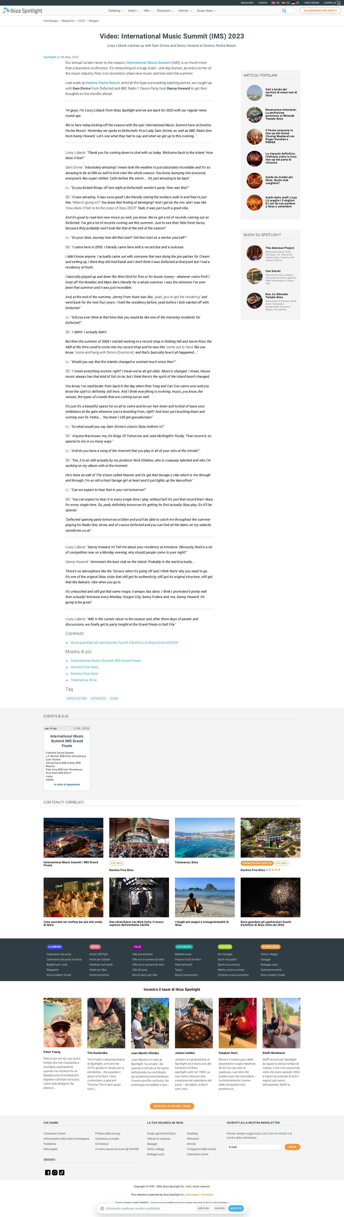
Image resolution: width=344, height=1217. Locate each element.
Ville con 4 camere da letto (148, 964)
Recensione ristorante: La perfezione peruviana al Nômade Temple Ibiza (281, 114)
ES (287, 2)
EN (278, 2)
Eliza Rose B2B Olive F (58, 773)
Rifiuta (220, 1208)
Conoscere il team (54, 1133)
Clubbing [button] (114, 10)
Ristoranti (193, 1138)
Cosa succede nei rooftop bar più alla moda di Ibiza (73, 923)
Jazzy (49, 776)
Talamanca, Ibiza (84, 680)
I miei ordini (311, 2)
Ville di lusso (139, 969)
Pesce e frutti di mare (188, 959)
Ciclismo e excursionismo (233, 975)
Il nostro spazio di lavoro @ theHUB (117, 1149)
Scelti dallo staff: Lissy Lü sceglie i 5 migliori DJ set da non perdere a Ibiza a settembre (281, 202)
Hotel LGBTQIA (98, 954)
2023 (81, 20)
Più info (116, 863)
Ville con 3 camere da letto (148, 959)
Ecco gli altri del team (172, 1106)
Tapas (179, 969)
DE (297, 2)
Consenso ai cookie (107, 1138)
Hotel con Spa (98, 969)
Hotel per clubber (99, 959)
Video (114, 698)
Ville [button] (146, 10)
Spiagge (266, 959)
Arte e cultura (77, 698)
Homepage (51, 20)
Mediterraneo (183, 954)
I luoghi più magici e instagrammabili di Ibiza (202, 923)
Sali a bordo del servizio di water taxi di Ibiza (281, 92)
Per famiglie (225, 954)
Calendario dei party (59, 954)
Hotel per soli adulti (101, 964)
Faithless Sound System (60, 752)
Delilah (50, 779)
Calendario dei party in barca (64, 959)
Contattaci (101, 1143)
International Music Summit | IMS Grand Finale (71, 864)
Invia (292, 1147)
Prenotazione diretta (257, 863)
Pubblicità (50, 1143)
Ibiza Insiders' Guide (59, 975)
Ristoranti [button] (163, 10)
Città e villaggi (269, 954)
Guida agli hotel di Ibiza (161, 1133)
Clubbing (192, 1133)
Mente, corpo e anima (231, 969)
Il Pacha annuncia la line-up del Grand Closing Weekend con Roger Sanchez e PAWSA (280, 136)
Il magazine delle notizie (201, 1149)
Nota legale (51, 1149)
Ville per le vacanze (158, 1138)
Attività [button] (183, 10)
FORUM (262, 2)
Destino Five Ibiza (84, 667)
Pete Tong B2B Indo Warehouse (64, 769)
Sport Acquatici (227, 959)
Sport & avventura (229, 964)
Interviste (98, 698)
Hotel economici (99, 975)
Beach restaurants (186, 975)
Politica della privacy (107, 1133)
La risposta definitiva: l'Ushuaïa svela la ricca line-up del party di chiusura (281, 158)
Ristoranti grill (183, 964)
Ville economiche (142, 954)
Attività (191, 1143)
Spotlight (50, 57)
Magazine (247, 2)
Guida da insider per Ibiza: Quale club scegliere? (279, 180)
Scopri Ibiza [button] (205, 10)
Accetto (236, 1208)
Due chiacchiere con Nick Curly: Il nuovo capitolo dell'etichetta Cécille (136, 923)
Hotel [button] (131, 10)
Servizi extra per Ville (144, 975)
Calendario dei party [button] (320, 10)
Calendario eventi (271, 969)
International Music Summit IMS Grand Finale (106, 661)
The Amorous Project (280, 247)
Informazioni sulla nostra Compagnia (66, 1138)
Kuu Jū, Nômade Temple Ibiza (277, 296)
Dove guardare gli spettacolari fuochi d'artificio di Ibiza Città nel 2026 (124, 642)
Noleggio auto (269, 964)
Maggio (94, 20)
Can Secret (273, 271)
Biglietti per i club (57, 964)
